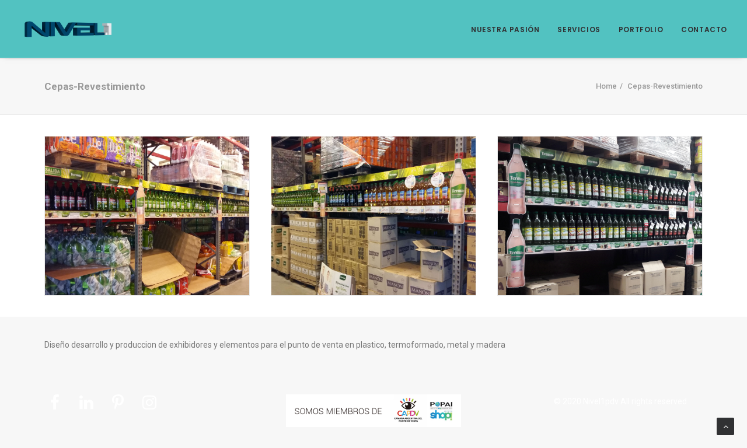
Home (606, 86)
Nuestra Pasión (505, 29)
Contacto (704, 29)
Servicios (578, 29)
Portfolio (641, 29)
